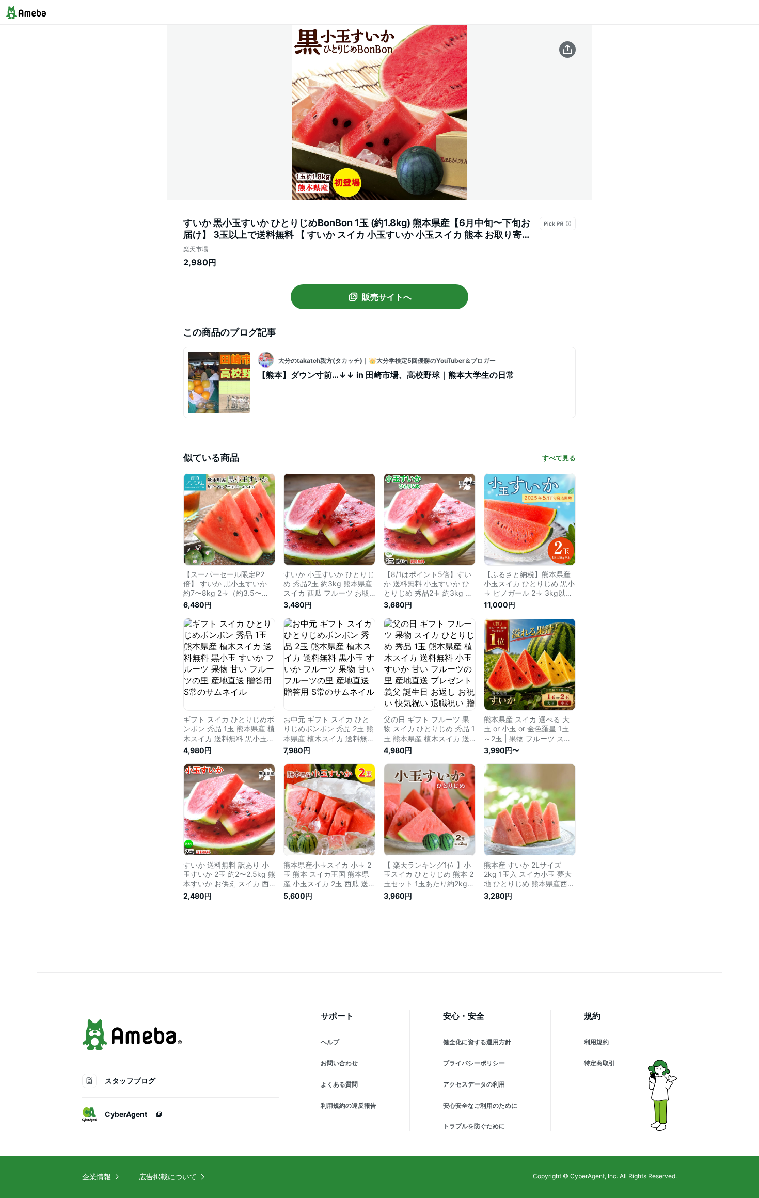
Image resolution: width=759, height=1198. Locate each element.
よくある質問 (339, 1084)
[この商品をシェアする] (567, 49)
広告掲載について (168, 1176)
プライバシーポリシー (474, 1063)
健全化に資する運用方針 (477, 1042)
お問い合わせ (339, 1063)
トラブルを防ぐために (474, 1126)
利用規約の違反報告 (348, 1105)
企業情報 (96, 1176)
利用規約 (596, 1042)
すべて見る (559, 458)
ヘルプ (330, 1042)
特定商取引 (599, 1063)
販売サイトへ (387, 297)
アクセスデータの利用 (474, 1084)
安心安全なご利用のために (480, 1105)
